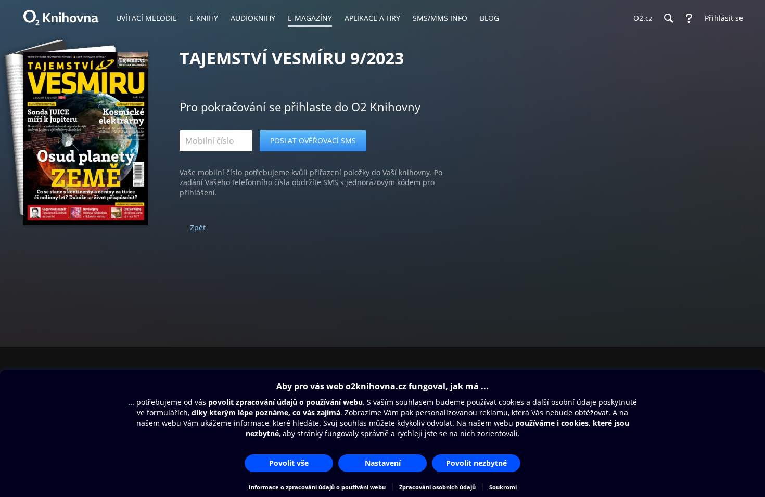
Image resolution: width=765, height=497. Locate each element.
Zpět (198, 227)
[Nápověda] (689, 18)
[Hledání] (668, 18)
